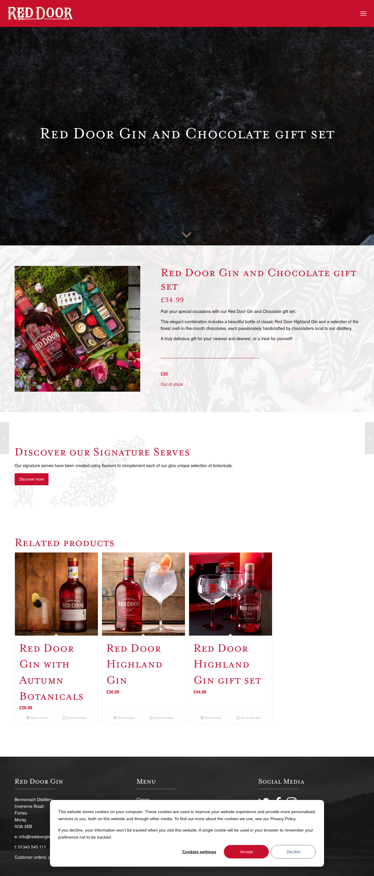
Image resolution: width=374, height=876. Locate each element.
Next (127, 329)
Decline (293, 851)
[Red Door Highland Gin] (4, 438)
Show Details (75, 717)
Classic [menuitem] (143, 799)
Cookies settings (199, 851)
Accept (246, 851)
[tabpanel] (77, 329)
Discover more (31, 479)
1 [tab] (75, 385)
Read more (38, 717)
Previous (28, 329)
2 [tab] (80, 385)
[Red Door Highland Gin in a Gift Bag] (369, 438)
